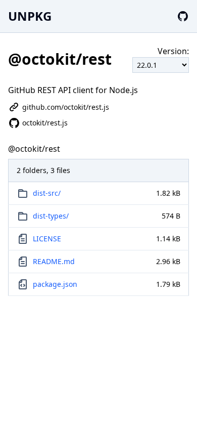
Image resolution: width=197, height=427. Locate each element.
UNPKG (30, 16)
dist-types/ (51, 216)
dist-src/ (47, 193)
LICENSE (47, 238)
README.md (54, 261)
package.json (55, 284)
